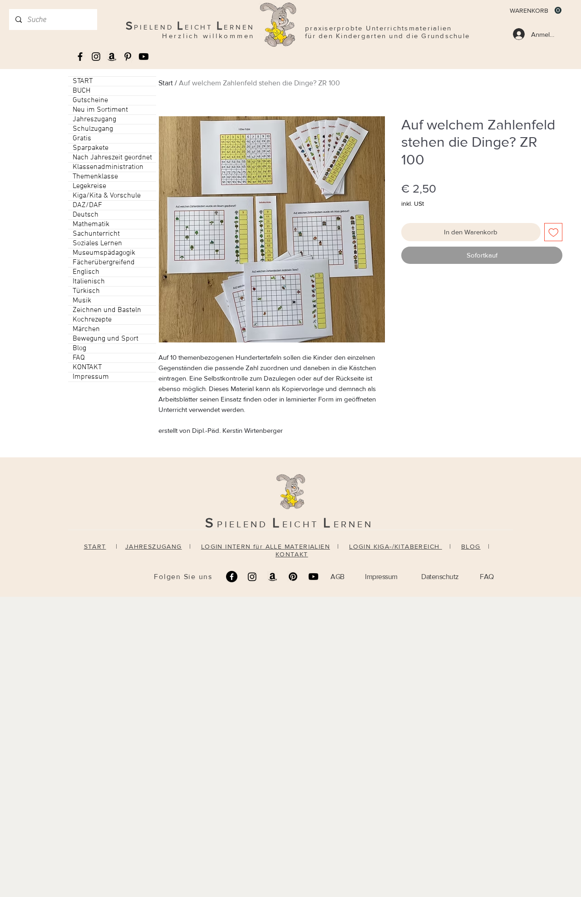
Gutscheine (90, 100)
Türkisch (86, 291)
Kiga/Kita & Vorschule (107, 195)
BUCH (81, 90)
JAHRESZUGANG (153, 546)
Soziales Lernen (97, 243)
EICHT (302, 524)
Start (165, 83)
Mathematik (91, 224)
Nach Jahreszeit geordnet (112, 157)
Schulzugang (93, 129)
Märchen (86, 329)
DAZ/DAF (87, 205)
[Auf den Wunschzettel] (553, 232)
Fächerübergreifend (104, 262)
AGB (337, 576)
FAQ (79, 357)
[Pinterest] (293, 576)
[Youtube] (143, 56)
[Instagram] (252, 576)
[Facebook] (231, 576)
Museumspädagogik (104, 253)
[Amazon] (272, 576)
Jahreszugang (94, 119)
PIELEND (244, 524)
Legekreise (89, 186)
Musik (82, 300)
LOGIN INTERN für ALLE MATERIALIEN (265, 546)
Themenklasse (95, 176)
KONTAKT (87, 367)
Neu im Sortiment (100, 109)
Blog (79, 348)
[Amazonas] (112, 56)
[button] (535, 10)
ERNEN (353, 524)
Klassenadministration (108, 167)
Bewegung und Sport (105, 338)
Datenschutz (440, 576)
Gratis (82, 138)
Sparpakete (90, 148)
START (83, 81)
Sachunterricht (96, 233)
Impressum (91, 377)
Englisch (86, 272)
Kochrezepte (92, 319)
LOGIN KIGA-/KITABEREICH (395, 546)
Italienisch (89, 281)
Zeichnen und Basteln (107, 310)
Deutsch (85, 214)
